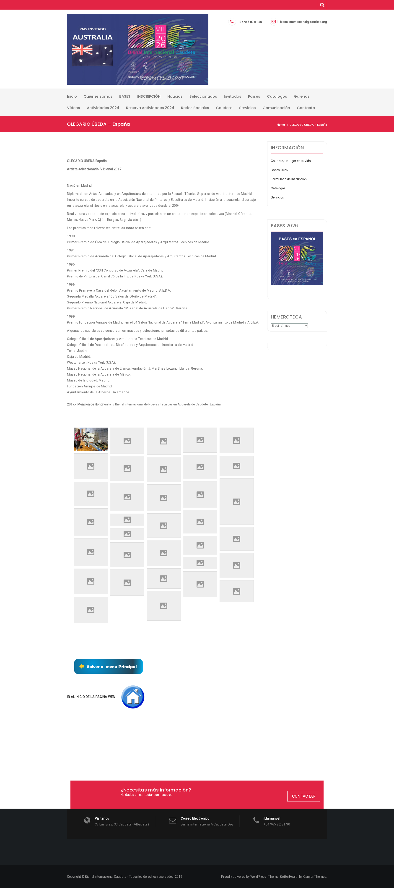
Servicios (277, 197)
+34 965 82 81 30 (250, 22)
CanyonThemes (314, 876)
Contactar (303, 796)
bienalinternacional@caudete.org (303, 22)
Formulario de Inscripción (289, 179)
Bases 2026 (279, 170)
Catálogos (278, 188)
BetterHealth (289, 876)
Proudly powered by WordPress (243, 876)
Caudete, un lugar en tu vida (291, 161)
